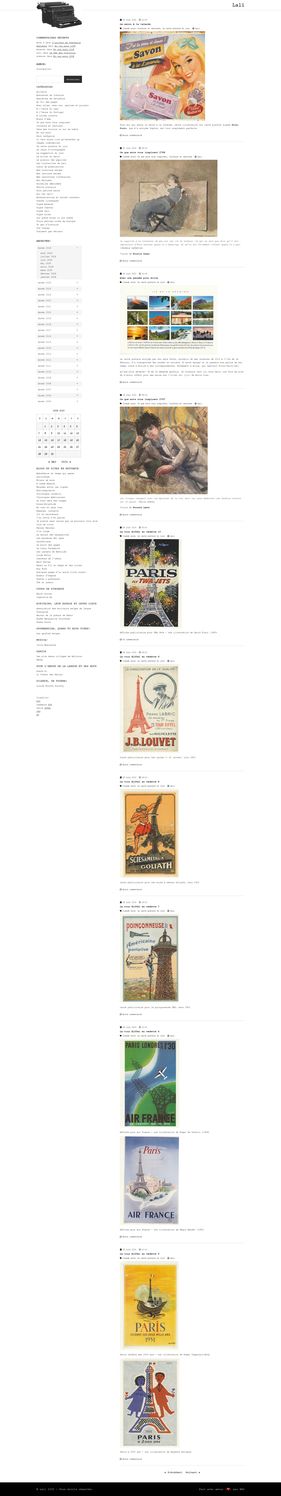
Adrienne (41, 46)
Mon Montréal (44, 180)
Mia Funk (41, 568)
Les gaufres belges (48, 633)
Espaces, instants (47, 510)
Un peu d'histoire (47, 224)
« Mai (52, 461)
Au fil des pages (46, 102)
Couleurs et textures (49, 125)
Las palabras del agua (50, 538)
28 (39, 453)
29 (46, 453)
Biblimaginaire (45, 490)
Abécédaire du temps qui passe (55, 473)
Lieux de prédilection (50, 166)
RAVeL (39, 659)
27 (77, 446)
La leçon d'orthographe (50, 149)
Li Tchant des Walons (49, 674)
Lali (238, 5)
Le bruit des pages (48, 544)
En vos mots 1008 (65, 46)
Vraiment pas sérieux (49, 231)
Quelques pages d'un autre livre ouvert (61, 572)
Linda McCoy (43, 555)
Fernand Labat (141, 507)
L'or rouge (42, 531)
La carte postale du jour (52, 146)
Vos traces (42, 228)
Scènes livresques (47, 200)
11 (65, 433)
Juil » (66, 461)
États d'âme (43, 119)
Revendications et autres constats (57, 197)
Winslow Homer (141, 253)
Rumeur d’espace (46, 575)
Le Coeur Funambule (48, 548)
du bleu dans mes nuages (51, 500)
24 (58, 446)
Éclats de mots (45, 480)
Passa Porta (43, 622)
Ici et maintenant (47, 514)
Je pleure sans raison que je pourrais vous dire (67, 521)
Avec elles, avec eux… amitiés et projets (62, 105)
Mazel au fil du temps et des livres (59, 565)
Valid (43, 708)
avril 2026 (47, 266)
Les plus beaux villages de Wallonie (59, 656)
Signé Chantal (44, 207)
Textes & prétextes (48, 579)
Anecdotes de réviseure (50, 98)
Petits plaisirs (46, 187)
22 (46, 446)
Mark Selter (43, 562)
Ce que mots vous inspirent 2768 (142, 152)
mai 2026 (45, 263)
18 (65, 440)
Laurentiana (43, 541)
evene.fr (41, 671)
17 (58, 440)
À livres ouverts (46, 115)
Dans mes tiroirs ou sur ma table (57, 129)
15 (46, 440)
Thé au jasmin (44, 582)
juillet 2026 (48, 256)
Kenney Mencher (45, 527)
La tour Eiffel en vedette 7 (139, 906)
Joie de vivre (44, 524)
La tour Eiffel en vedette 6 (139, 1031)
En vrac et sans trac (49, 507)
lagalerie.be (44, 597)
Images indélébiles (48, 142)
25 (65, 446)
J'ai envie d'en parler (50, 517)
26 (71, 446)
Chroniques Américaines (50, 497)
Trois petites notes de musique (55, 221)
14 (39, 440)
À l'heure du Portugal (50, 112)
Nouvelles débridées (48, 183)
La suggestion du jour (50, 153)
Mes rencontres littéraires (53, 176)
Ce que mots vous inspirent (53, 122)
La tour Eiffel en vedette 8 (139, 781)
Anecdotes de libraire (50, 95)
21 (39, 446)
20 (77, 440)
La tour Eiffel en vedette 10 (140, 531)
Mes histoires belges (49, 170)
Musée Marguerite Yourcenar (53, 618)
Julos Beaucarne (46, 645)
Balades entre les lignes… (52, 487)
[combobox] (50, 79)
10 (58, 433)
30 (52, 453)
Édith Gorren (44, 593)
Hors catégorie (45, 136)
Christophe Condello (48, 493)
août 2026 (46, 253)
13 (77, 433)
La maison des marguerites (52, 534)
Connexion (43, 68)
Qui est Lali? (44, 194)
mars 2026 (46, 270)
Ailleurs (41, 91)
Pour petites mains (48, 190)
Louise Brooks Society (50, 685)
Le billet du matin (48, 156)
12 (71, 433)
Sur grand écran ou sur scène (54, 217)
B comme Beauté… (46, 483)
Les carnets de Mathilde (51, 551)
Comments (44, 704)
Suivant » (193, 1472)
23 (52, 446)
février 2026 (48, 273)
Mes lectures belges (48, 173)
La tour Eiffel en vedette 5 (139, 1253)
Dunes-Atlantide (46, 504)
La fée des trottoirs (62, 52)
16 (52, 440)
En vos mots (43, 132)
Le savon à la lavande (135, 24)
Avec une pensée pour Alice (139, 278)
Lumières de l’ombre (48, 558)
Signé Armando (44, 204)
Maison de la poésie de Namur (54, 615)
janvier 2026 (48, 277)
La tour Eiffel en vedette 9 (139, 656)
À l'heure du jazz (47, 108)
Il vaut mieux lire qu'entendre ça (57, 139)
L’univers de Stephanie (66, 42)
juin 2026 (46, 260)
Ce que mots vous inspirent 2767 (142, 399)
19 (71, 440)
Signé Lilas (43, 214)
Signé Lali (42, 211)
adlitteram (42, 476)
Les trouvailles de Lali (51, 163)
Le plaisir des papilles (51, 159)
